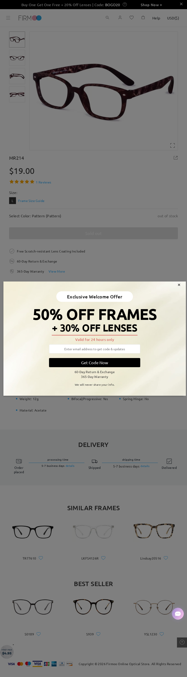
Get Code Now (94, 362)
